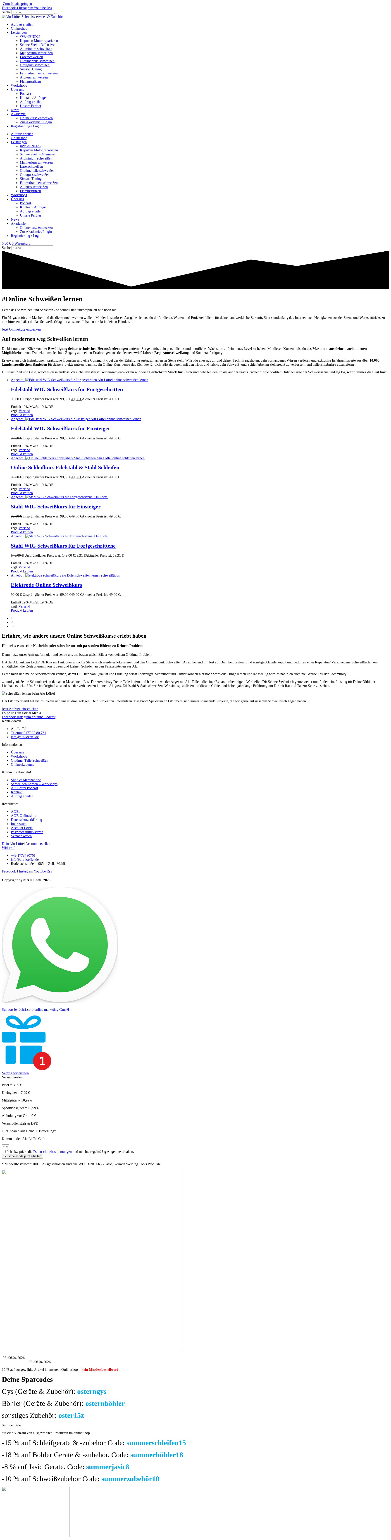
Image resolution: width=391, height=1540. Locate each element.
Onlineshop (19, 28)
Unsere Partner (30, 106)
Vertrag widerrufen (15, 1073)
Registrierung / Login (26, 126)
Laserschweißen (31, 57)
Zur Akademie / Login (36, 122)
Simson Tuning (31, 69)
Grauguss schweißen (35, 65)
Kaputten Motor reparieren (39, 41)
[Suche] (56, 13)
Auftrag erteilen (22, 24)
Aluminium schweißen (36, 49)
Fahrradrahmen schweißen (39, 73)
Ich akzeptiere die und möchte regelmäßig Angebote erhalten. (70, 1152)
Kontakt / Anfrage (33, 98)
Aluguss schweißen (34, 77)
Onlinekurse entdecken (36, 118)
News (15, 110)
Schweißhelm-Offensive (37, 45)
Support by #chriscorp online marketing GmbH (35, 1009)
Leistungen (19, 32)
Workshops (19, 85)
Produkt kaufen (22, 415)
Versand (24, 411)
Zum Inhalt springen (17, 4)
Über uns (17, 89)
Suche (6, 12)
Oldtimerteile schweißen (37, 61)
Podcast (25, 93)
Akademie (18, 114)
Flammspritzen (30, 81)
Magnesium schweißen (36, 53)
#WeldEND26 (30, 36)
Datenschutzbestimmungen (52, 1152)
